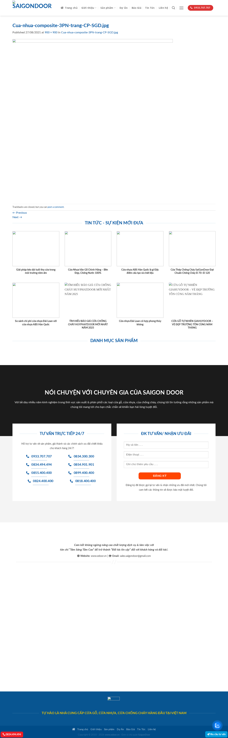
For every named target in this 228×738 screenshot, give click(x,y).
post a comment (56, 207)
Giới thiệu (87, 7)
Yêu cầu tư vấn (217, 734)
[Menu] (181, 8)
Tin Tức (150, 7)
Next (17, 217)
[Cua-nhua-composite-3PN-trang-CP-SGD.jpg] (92, 119)
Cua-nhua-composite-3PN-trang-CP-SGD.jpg (89, 32)
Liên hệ (163, 7)
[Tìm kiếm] (173, 8)
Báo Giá (136, 7)
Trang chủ (71, 7)
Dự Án (124, 7)
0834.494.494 (13, 734)
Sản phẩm (106, 7)
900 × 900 (51, 32)
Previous (19, 212)
